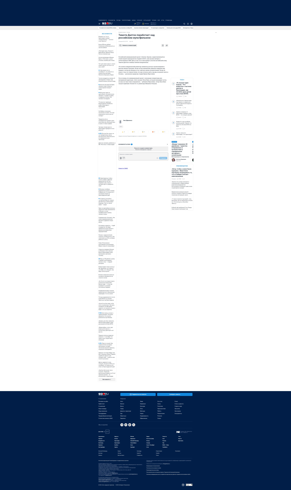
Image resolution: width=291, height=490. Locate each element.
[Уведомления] (188, 24)
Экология (177, 408)
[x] (133, 424)
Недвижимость (103, 20)
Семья (159, 418)
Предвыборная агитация (105, 416)
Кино (121, 126)
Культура (142, 406)
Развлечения (161, 413)
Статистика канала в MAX (105, 418)
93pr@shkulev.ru (166, 463)
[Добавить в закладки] (162, 45)
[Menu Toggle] (99, 24)
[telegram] (121, 424)
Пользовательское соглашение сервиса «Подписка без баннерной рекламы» (163, 472)
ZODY (159, 20)
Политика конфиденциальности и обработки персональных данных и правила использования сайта (168, 474)
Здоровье (123, 418)
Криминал (143, 403)
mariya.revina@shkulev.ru (104, 481)
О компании (102, 406)
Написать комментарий (129, 45)
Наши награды (102, 408)
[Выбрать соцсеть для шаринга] (166, 45)
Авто (121, 401)
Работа (159, 411)
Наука (141, 413)
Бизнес (122, 403)
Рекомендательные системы (152, 470)
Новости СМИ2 (123, 168)
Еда (121, 413)
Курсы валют (147, 20)
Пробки (154, 20)
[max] (129, 424)
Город (121, 408)
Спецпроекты (178, 413)
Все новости (107, 34)
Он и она (159, 401)
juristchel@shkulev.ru (133, 474)
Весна (122, 406)
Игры (162, 20)
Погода (118, 20)
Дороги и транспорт (125, 411)
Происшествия (161, 408)
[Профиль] (191, 24)
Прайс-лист (102, 403)
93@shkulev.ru (115, 473)
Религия (159, 416)
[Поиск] (184, 24)
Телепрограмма (126, 20)
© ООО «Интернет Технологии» (123, 485)
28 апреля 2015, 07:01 (123, 41)
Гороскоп (139, 20)
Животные (123, 416)
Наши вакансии (103, 411)
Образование (143, 418)
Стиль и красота (179, 403)
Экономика (178, 411)
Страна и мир (178, 406)
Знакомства (111, 20)
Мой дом (142, 411)
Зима (141, 401)
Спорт (176, 401)
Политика (160, 406)
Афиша (134, 20)
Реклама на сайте (103, 401)
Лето (141, 408)
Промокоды (168, 20)
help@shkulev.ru (108, 475)
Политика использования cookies (153, 468)
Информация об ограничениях (153, 465)
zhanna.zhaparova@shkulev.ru (105, 479)
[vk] (125, 424)
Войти (124, 158)
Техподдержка (102, 413)
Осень (159, 403)
